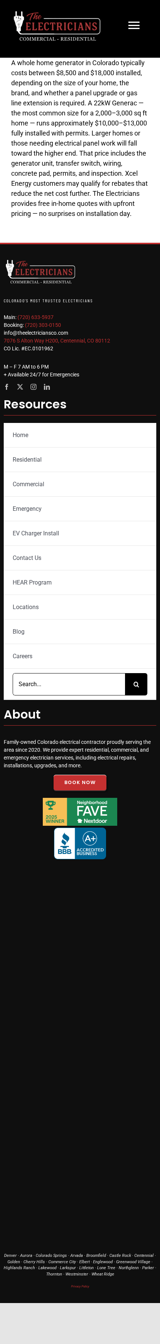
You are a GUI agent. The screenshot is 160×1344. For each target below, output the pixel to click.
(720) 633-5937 (35, 317)
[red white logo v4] (41, 258)
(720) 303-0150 (43, 325)
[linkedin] (47, 387)
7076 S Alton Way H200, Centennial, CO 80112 (57, 341)
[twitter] (20, 387)
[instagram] (33, 387)
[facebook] (7, 387)
